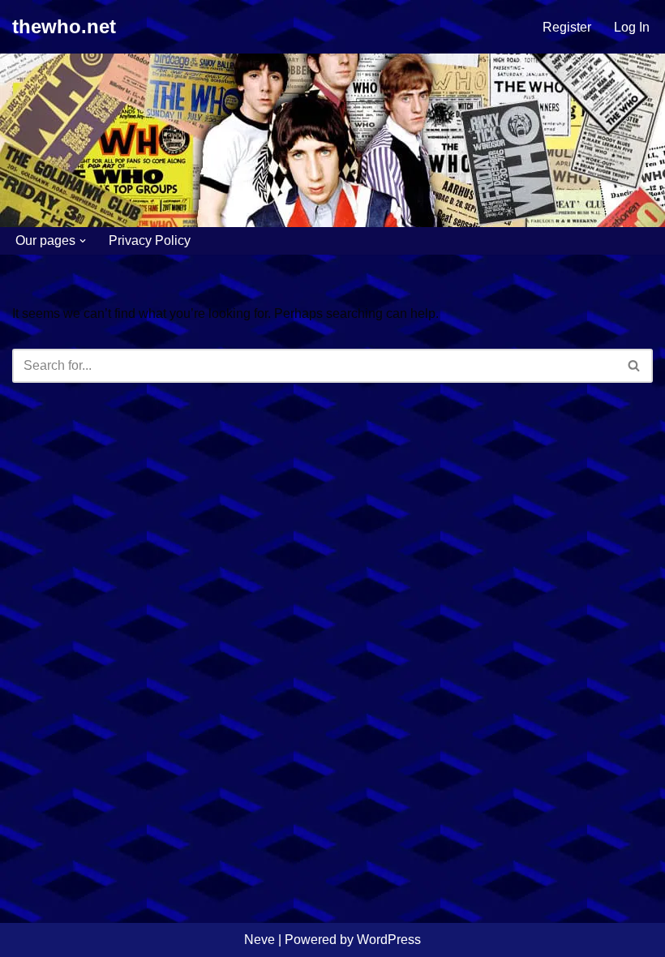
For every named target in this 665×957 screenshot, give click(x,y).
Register (567, 27)
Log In (632, 27)
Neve (259, 939)
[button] (82, 241)
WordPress (389, 939)
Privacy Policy (150, 240)
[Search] (634, 366)
